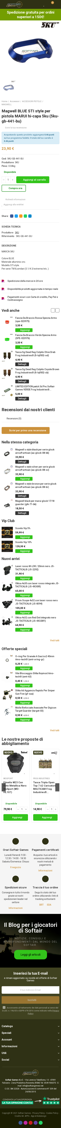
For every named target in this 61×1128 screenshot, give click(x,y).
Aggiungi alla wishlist (14, 204)
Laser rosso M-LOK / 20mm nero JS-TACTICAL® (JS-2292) (34, 568)
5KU (17, 162)
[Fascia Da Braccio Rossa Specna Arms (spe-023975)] (7, 322)
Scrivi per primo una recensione (27, 430)
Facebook (11, 216)
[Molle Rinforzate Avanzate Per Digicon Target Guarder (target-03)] (7, 711)
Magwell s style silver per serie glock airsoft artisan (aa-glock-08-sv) (35, 468)
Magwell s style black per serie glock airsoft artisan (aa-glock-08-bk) (34, 451)
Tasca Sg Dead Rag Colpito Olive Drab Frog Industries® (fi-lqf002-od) (35, 354)
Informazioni (45, 870)
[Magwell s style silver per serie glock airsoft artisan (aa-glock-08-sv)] (7, 471)
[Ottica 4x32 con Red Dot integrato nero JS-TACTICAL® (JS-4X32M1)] (7, 621)
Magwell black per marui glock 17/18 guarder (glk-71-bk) (34, 503)
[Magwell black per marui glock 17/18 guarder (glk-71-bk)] (7, 505)
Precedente (48, 103)
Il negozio (15, 867)
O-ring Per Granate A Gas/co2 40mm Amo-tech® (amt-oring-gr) (34, 658)
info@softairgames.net (32, 1086)
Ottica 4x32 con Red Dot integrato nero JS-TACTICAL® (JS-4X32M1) (35, 619)
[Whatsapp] (41, 1123)
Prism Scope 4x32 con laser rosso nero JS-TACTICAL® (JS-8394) (36, 602)
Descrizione (9, 245)
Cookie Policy (52, 1113)
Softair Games (24, 1113)
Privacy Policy (38, 1113)
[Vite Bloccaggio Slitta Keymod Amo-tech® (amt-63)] (7, 677)
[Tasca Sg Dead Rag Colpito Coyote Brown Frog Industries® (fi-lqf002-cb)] (7, 373)
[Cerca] (38, 4)
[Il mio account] (57, 4)
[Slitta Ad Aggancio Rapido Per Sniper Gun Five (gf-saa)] (7, 694)
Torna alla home (52, 103)
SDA (49, 904)
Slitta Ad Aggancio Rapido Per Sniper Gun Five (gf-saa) (35, 692)
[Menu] (3, 4)
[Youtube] (31, 1123)
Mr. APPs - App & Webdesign (34, 1116)
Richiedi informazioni (15, 199)
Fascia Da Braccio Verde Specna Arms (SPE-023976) (35, 337)
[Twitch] (36, 1123)
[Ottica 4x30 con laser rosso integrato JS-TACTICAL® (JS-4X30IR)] (7, 587)
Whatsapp (25, 216)
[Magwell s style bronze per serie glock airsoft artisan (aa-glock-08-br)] (7, 488)
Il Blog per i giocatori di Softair (30, 928)
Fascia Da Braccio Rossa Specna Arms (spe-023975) (36, 320)
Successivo (56, 103)
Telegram (30, 216)
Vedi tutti (54, 640)
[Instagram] (25, 1123)
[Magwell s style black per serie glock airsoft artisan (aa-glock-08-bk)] (7, 453)
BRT (41, 904)
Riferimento (8, 236)
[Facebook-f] (20, 1123)
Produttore (7, 232)
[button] (53, 310)
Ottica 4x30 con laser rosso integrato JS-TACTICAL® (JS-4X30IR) (37, 585)
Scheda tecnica (11, 226)
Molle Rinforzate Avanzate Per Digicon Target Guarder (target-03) (35, 709)
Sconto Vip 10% (23, 542)
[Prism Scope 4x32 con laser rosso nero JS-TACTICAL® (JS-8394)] (7, 604)
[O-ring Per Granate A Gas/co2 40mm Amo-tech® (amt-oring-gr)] (7, 660)
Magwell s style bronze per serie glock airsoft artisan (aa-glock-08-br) (35, 485)
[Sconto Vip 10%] (7, 546)
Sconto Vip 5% (22, 528)
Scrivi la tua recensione (16, 127)
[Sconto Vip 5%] (7, 532)
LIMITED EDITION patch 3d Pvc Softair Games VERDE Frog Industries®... (35, 388)
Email (20, 216)
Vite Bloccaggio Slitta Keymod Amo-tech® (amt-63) (34, 675)
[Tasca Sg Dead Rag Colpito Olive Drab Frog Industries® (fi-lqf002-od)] (7, 356)
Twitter (16, 216)
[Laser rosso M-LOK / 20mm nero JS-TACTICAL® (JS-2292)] (7, 570)
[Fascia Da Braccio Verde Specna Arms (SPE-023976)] (7, 339)
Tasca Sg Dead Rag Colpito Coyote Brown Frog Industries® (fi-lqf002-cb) (37, 371)
